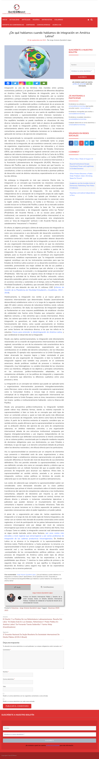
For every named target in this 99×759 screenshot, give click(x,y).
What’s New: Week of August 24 (81, 159)
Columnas (58, 20)
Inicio (4, 20)
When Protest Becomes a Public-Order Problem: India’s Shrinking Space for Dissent (81, 176)
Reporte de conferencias (13, 25)
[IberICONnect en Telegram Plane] (86, 143)
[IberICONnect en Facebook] (71, 143)
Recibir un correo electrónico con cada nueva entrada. (19, 701)
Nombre (6, 672)
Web (4, 686)
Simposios (30, 25)
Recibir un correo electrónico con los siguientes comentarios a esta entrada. (25, 696)
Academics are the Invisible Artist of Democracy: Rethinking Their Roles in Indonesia (82, 185)
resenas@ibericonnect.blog (77, 114)
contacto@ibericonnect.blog (77, 106)
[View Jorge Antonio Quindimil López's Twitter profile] (19, 598)
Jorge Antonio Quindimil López (60, 40)
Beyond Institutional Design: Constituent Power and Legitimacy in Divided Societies (82, 166)
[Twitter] (15, 83)
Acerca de (56, 25)
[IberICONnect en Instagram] (81, 143)
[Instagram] (22, 83)
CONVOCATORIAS (43, 25)
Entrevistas (47, 20)
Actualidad (14, 20)
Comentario (7, 650)
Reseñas (36, 20)
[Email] (43, 83)
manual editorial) (85, 108)
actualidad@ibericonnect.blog (77, 119)
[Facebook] (8, 83)
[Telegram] (36, 83)
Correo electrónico (9, 679)
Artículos (26, 20)
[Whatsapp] (29, 83)
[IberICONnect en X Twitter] (76, 143)
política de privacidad (79, 84)
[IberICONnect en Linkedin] (91, 143)
